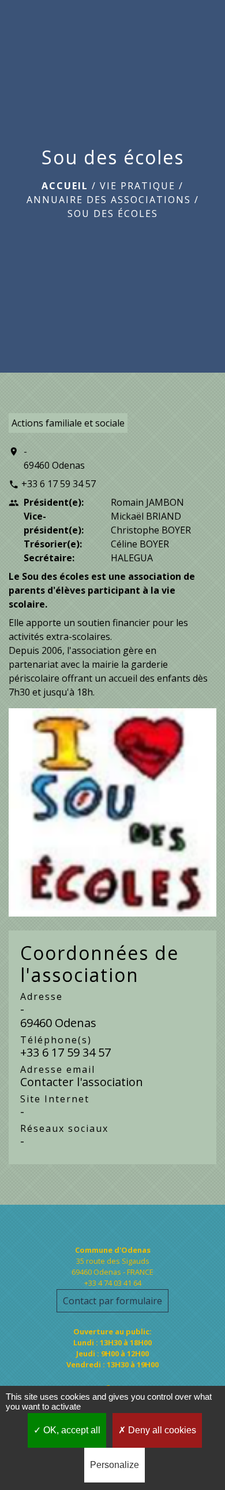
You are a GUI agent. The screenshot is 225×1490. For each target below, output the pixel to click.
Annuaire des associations (109, 199)
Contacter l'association (81, 1082)
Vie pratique (137, 185)
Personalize (114, 1465)
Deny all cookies (161, 1430)
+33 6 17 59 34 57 (58, 483)
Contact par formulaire (112, 1300)
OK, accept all (70, 1430)
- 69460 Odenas (54, 458)
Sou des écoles (113, 213)
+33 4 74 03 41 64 (112, 1283)
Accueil (65, 185)
